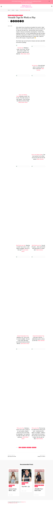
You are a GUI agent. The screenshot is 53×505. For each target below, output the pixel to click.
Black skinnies (40, 159)
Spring (13, 15)
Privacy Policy (15, 502)
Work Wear (21, 15)
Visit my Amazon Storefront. (26, 2)
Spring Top (24, 447)
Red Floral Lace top (20, 245)
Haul (20, 447)
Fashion (9, 15)
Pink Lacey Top (20, 428)
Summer (16, 15)
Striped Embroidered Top (23, 336)
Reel (13, 485)
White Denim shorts (25, 53)
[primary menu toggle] (1, 6)
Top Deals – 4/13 (26, 486)
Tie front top (20, 47)
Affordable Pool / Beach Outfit (39, 489)
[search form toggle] (51, 6)
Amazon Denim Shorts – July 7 (13, 489)
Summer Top (29, 447)
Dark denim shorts (25, 343)
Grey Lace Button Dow (37, 154)
